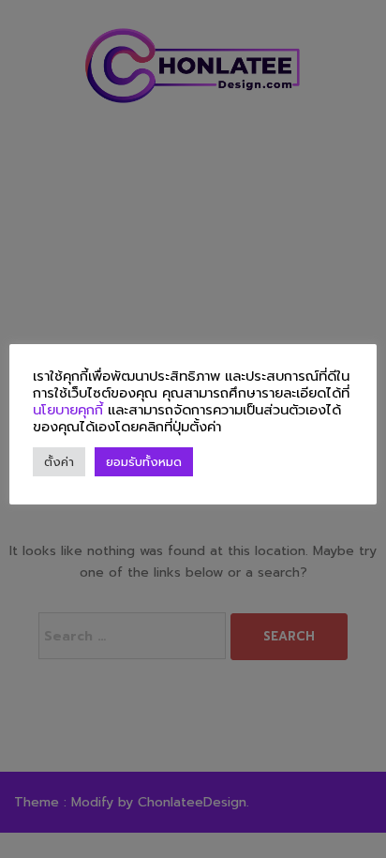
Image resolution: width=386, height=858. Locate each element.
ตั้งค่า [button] (59, 462)
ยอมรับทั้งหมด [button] (144, 462)
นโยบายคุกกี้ (70, 409)
